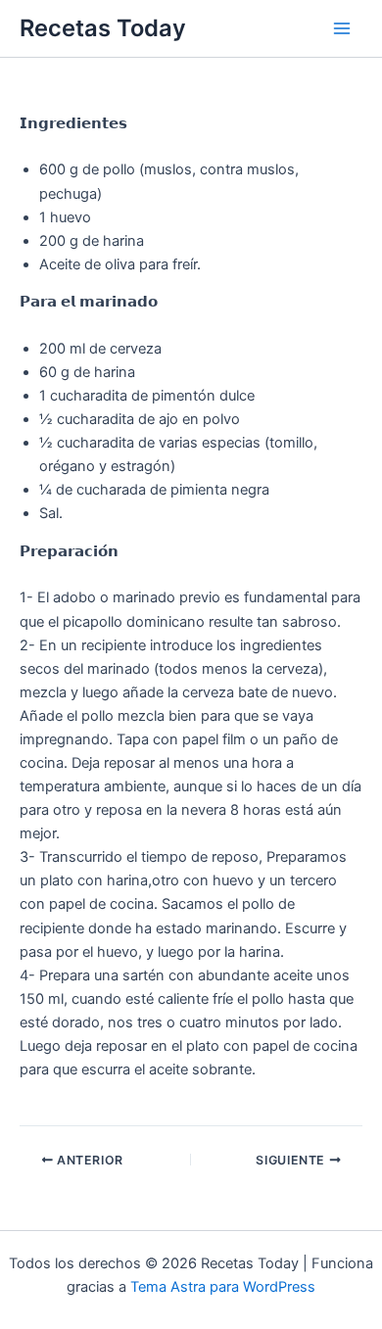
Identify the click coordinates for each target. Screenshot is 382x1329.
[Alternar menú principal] (341, 28)
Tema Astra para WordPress (222, 1287)
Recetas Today (103, 28)
